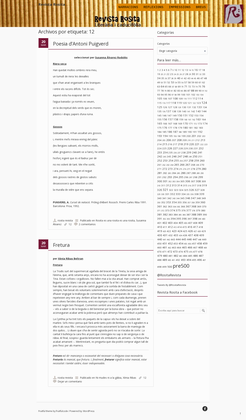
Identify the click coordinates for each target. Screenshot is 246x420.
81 (172, 91)
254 (170, 160)
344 (178, 198)
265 (176, 164)
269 (197, 165)
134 (205, 107)
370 (204, 206)
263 (167, 165)
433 (175, 235)
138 (174, 111)
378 (193, 210)
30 (193, 74)
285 (178, 173)
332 (172, 194)
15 (193, 70)
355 (179, 202)
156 (164, 119)
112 (195, 98)
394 (173, 218)
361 (159, 206)
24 (175, 74)
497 (204, 260)
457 (194, 243)
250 (195, 156)
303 (174, 181)
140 (184, 111)
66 (169, 86)
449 (204, 239)
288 (193, 173)
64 (162, 86)
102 (193, 94)
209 (184, 140)
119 (179, 103)
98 (176, 95)
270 (202, 164)
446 (189, 239)
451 (164, 243)
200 (188, 136)
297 (190, 177)
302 (170, 181)
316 (189, 185)
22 (168, 74)
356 (184, 202)
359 (197, 202)
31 (197, 74)
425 (185, 231)
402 (164, 222)
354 (174, 202)
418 (201, 227)
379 (198, 210)
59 (192, 82)
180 (185, 127)
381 (159, 214)
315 (185, 185)
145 (159, 115)
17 (199, 70)
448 (199, 239)
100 (183, 94)
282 (165, 173)
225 (164, 148)
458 (199, 243)
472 (169, 251)
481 (170, 255)
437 (190, 235)
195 (170, 136)
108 (175, 98)
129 (179, 107)
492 (178, 260)
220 (191, 144)
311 (163, 185)
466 (189, 247)
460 (159, 247)
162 (193, 119)
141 (188, 111)
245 (169, 156)
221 (197, 144)
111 (189, 98)
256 (181, 161)
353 (168, 202)
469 (205, 247)
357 (189, 202)
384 (175, 214)
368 (193, 206)
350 (158, 202)
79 (165, 91)
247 (179, 156)
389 (199, 214)
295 (180, 177)
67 (173, 86)
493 (183, 260)
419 (159, 231)
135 (159, 111)
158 (175, 119)
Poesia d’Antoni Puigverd (80, 43)
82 (175, 90)
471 (164, 251)
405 (180, 222)
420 (164, 231)
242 (159, 156)
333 (178, 194)
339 (201, 194)
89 (196, 90)
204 (159, 140)
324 (181, 190)
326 (191, 190)
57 (185, 82)
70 (182, 86)
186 (169, 131)
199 (183, 136)
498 (159, 266)
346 (187, 198)
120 (184, 103)
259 (196, 160)
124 (204, 103)
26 (181, 74)
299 (200, 177)
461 (164, 247)
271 (159, 169)
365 (178, 206)
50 (162, 82)
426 (190, 231)
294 (175, 177)
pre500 (181, 265)
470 (159, 251)
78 (162, 90)
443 (173, 239)
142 (193, 111)
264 (171, 165)
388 (193, 214)
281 (159, 173)
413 (175, 227)
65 (166, 86)
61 (200, 82)
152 (191, 115)
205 (164, 140)
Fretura (61, 245)
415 (184, 227)
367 (188, 206)
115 (159, 103)
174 (205, 123)
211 (193, 140)
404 (175, 222)
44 (192, 78)
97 (173, 95)
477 (195, 251)
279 (198, 169)
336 (192, 194)
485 (190, 255)
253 (165, 160)
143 (198, 111)
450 (159, 243)
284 (174, 173)
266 (182, 164)
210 (189, 140)
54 (176, 82)
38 (172, 78)
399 (199, 219)
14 (190, 70)
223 (205, 144)
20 (162, 74)
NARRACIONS (128, 7)
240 (194, 152)
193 (159, 136)
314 (179, 185)
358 (193, 202)
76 (203, 86)
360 (202, 202)
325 (186, 190)
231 (196, 148)
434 (180, 235)
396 (184, 218)
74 (196, 86)
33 (203, 74)
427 (195, 231)
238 (183, 152)
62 (203, 82)
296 (186, 177)
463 (174, 247)
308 (198, 181)
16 (196, 70)
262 (164, 165)
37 (169, 78)
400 (203, 219)
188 (180, 132)
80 (168, 90)
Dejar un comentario (70, 381)
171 (191, 123)
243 (164, 156)
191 (195, 131)
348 (198, 198)
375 (178, 210)
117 (168, 103)
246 (174, 156)
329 (158, 194)
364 (174, 206)
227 (175, 148)
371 (158, 210)
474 (180, 251)
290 (202, 173)
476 (190, 252)
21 (165, 74)
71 (185, 86)
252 (159, 160)
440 (159, 239)
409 (200, 222)
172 (195, 123)
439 (201, 235)
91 (203, 91)
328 (202, 190)
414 (179, 227)
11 (179, 70)
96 (169, 94)
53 (172, 82)
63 (158, 86)
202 (199, 136)
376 (183, 210)
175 (159, 127)
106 (165, 98)
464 (179, 247)
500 (169, 266)
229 (186, 148)
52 (168, 82)
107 (170, 98)
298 (195, 177)
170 (185, 123)
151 (185, 115)
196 (175, 136)
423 (174, 231)
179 (180, 127)
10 (175, 70)
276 (184, 169)
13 (186, 70)
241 (200, 152)
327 (197, 190)
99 (178, 94)
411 (165, 227)
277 (188, 169)
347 (193, 198)
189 (184, 131)
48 (205, 78)
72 (189, 86)
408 (195, 222)
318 (199, 185)
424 (179, 231)
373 (167, 210)
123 (198, 103)
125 (159, 107)
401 (159, 222)
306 (187, 181)
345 (182, 198)
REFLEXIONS (153, 7)
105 (159, 98)
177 (170, 127)
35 (162, 78)
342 (169, 198)
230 (191, 148)
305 (182, 181)
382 (165, 214)
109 (180, 98)
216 (170, 144)
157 (170, 119)
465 (184, 247)
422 (169, 231)
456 (189, 243)
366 (183, 206)
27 (183, 74)
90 (200, 90)
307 (193, 181)
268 (193, 164)
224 (159, 148)
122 (194, 103)
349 (204, 198)
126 (165, 107)
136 (164, 111)
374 (172, 210)
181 (191, 127)
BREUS (201, 7)
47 (201, 78)
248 (185, 156)
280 (204, 169)
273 (170, 169)
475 (186, 251)
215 (164, 144)
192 (200, 131)
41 (182, 78)
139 (179, 111)
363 (170, 206)
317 (194, 185)
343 (174, 198)
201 (193, 136)
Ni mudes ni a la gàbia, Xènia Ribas (116, 377)
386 (184, 215)
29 (190, 74)
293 (169, 177)
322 (171, 190)
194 (165, 136)
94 (162, 94)
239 (188, 152)
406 (185, 223)
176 (164, 127)
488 (159, 260)
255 (176, 160)
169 (180, 123)
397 (189, 218)
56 (182, 82)
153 (196, 115)
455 (185, 243)
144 (204, 111)
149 (174, 115)
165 (159, 123)
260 (202, 160)
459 (205, 243)
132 (194, 107)
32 (200, 74)
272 (164, 169)
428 (199, 231)
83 (178, 90)
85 (182, 91)
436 (185, 235)
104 (201, 95)
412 (170, 227)
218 (180, 144)
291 (159, 177)
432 (170, 235)
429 (204, 231)
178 (175, 127)
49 (158, 82)
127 (170, 107)
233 (159, 152)
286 (183, 173)
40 (178, 78)
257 (186, 160)
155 (159, 119)
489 (164, 260)
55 (179, 82)
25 (178, 74)
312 (168, 185)
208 (179, 140)
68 (176, 86)
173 (200, 123)
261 (159, 164)
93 (158, 94)
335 (188, 194)
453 (175, 243)
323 (176, 190)
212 (197, 140)
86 (185, 90)
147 (169, 115)
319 (204, 185)
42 (185, 78)
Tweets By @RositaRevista (171, 285)
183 (201, 127)
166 (165, 123)
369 (199, 206)
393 (168, 219)
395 (178, 218)
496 (199, 260)
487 (201, 255)
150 (179, 115)
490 (169, 260)
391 (159, 218)
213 (202, 140)
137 (168, 111)
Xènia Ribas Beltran (70, 258)
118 (173, 103)
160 (185, 119)
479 (159, 255)
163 (198, 119)
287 (188, 173)
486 (195, 255)
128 (175, 107)
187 (175, 131)
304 (178, 181)
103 (197, 95)
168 (175, 123)
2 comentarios (87, 224)
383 (170, 214)
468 (200, 247)
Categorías (163, 43)
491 (173, 260)
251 (200, 156)
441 (164, 239)
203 (203, 136)
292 (164, 177)
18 (203, 70)
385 (180, 215)
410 (159, 227)
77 (158, 90)
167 (170, 123)
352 (163, 202)
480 (165, 255)
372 (162, 210)
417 (195, 227)
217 (175, 144)
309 (204, 181)
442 (168, 239)
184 (159, 131)
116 (164, 103)
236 (175, 152)
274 (175, 169)
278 (193, 169)
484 (185, 255)
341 (164, 198)
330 (162, 194)
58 (189, 82)
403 (170, 222)
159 (181, 119)
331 (167, 194)
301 (165, 181)
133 (199, 107)
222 (201, 144)
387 (188, 214)
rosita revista (65, 220)
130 (184, 107)
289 (198, 173)
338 (196, 194)
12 (70, 224)
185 (164, 131)
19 (158, 74)
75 (199, 86)
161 (189, 119)
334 (183, 194)
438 (196, 235)
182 (196, 127)
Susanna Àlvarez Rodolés (111, 57)
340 (159, 198)
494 (188, 260)
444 (178, 239)
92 (206, 91)
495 (194, 260)
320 (159, 190)
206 (168, 140)
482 (175, 255)
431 (165, 235)
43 (188, 78)
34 (158, 78)
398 (195, 218)
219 (186, 144)
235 (170, 152)
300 (159, 181)
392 (164, 219)
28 (186, 74)
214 (159, 144)
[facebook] (205, 408)
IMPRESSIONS (180, 7)
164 (204, 119)
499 (164, 266)
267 (187, 164)
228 (180, 148)
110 (185, 98)
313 (174, 185)
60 (196, 82)
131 (189, 107)
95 (165, 94)
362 (165, 206)
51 (165, 82)
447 (195, 239)
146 (164, 115)
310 (158, 185)
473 (175, 251)
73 (193, 86)
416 (189, 227)
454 (180, 243)
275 (180, 169)
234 (165, 152)
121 (189, 103)
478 (200, 251)
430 (159, 235)
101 (188, 94)
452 (170, 243)
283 (169, 173)
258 (191, 160)
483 (180, 256)
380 (203, 210)
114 (200, 98)
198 (179, 136)
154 (201, 115)
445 (183, 239)
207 (174, 140)
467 (195, 247)
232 (201, 148)
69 (179, 86)
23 (171, 74)
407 (190, 222)
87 (188, 90)
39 (175, 78)
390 (205, 214)
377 (188, 210)
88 (192, 90)
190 (189, 131)
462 (169, 247)
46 (198, 78)
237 (179, 152)
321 (165, 190)
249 (190, 156)
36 (166, 78)
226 (169, 148)
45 (195, 78)
